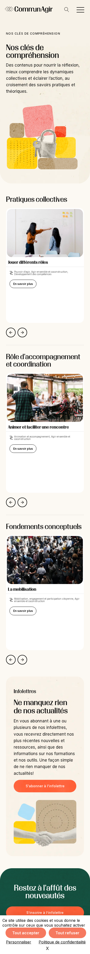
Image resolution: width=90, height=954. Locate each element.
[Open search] (67, 9)
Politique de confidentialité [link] (62, 942)
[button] (80, 9)
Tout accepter (25, 932)
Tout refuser (67, 932)
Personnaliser (18, 942)
